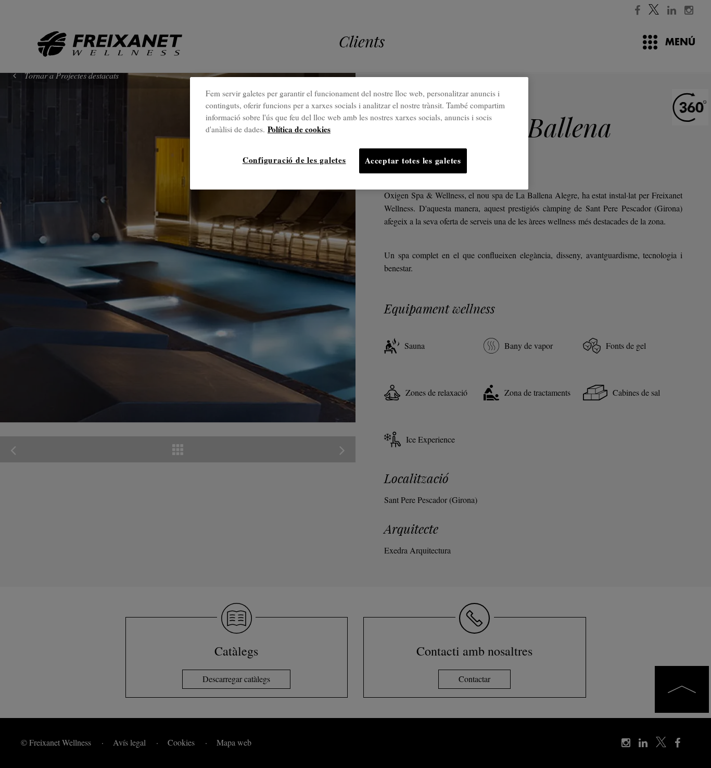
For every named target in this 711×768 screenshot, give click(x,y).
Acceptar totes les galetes (413, 160)
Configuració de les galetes (294, 160)
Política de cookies (299, 129)
